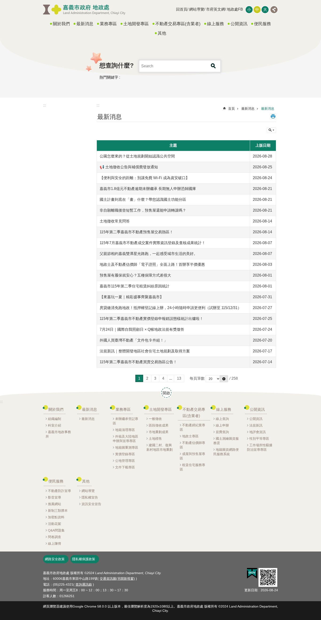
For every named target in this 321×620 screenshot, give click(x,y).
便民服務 (262, 23)
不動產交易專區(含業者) (177, 23)
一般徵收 (155, 419)
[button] (252, 573)
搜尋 (213, 66)
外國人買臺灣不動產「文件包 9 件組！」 (134, 340)
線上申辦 (222, 425)
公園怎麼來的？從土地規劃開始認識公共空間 (137, 156)
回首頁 (181, 9)
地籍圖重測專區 (126, 447)
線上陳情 (54, 543)
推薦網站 (54, 504)
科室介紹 (54, 425)
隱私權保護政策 (83, 559)
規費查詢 (222, 432)
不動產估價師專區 (192, 445)
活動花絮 (54, 524)
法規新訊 (255, 425)
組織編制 (54, 419)
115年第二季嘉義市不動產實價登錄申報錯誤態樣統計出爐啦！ (151, 319)
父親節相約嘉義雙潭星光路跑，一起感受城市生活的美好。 (148, 254)
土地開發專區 (136, 23)
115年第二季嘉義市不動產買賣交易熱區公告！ (138, 362)
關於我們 (61, 23)
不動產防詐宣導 (59, 491)
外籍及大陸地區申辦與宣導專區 (125, 439)
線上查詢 (222, 419)
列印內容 (273, 116)
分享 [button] (274, 10)
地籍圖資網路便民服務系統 (226, 452)
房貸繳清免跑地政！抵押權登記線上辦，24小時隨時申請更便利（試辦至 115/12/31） (170, 308)
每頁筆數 (197, 378)
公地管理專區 (125, 461)
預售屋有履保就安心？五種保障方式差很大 (135, 275)
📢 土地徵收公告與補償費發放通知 (129, 167)
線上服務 (215, 23)
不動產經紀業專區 (192, 427)
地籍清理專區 (125, 430)
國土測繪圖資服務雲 (226, 441)
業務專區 (108, 23)
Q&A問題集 (56, 530)
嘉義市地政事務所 (58, 434)
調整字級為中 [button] (257, 10)
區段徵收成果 (158, 425)
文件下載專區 (125, 467)
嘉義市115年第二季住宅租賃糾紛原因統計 (134, 286)
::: (44, 105)
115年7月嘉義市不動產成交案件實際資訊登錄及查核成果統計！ (152, 243)
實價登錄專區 (125, 454)
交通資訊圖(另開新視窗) (117, 578)
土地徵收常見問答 (115, 221)
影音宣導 (54, 497)
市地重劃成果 (158, 432)
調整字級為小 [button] (249, 10)
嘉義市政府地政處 (84, 9)
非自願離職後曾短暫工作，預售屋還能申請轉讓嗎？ (143, 210)
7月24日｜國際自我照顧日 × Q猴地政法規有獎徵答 (142, 329)
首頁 (231, 108)
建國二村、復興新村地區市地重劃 (159, 447)
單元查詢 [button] (271, 130)
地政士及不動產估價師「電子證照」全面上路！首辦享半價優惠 (152, 264)
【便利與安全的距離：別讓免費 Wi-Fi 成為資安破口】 (144, 178)
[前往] (224, 378)
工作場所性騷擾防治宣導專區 (259, 447)
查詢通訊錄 (83, 584)
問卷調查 (54, 537)
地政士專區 (190, 436)
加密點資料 (56, 517)
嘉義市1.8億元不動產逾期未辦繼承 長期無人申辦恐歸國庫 (148, 189)
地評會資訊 (257, 432)
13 (179, 378)
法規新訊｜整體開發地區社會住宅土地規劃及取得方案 (145, 351)
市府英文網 (215, 9)
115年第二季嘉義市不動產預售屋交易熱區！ (136, 232)
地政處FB (235, 9)
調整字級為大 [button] (265, 10)
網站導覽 (196, 9)
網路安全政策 (55, 559)
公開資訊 (239, 23)
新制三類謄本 (58, 510)
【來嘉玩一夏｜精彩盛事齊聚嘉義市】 (132, 297)
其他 (162, 33)
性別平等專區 (259, 438)
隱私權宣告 (90, 497)
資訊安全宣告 (91, 504)
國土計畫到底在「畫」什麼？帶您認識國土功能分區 (143, 199)
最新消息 (84, 23)
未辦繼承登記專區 (125, 421)
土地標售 (155, 438)
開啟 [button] (166, 393)
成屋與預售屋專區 (192, 456)
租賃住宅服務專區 (192, 467)
